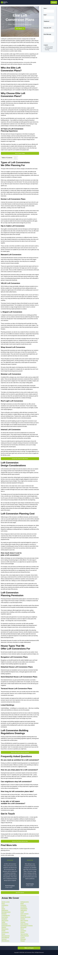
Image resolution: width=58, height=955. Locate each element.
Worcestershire (5, 940)
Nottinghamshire (25, 901)
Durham (23, 932)
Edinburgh (23, 939)
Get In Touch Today (20, 153)
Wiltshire (4, 927)
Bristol (22, 903)
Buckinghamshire (6, 912)
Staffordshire (24, 910)
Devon (22, 929)
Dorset (3, 934)
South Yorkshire (25, 913)
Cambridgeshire (6, 915)
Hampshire (4, 918)
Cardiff (22, 912)
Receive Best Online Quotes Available (20, 752)
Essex (3, 903)
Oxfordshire (4, 923)
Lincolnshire (24, 907)
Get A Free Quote (20, 892)
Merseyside (23, 927)
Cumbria (23, 937)
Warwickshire (5, 929)
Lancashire (23, 930)
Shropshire (23, 915)
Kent (3, 907)
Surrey (3, 908)
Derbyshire (23, 905)
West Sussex (5, 920)
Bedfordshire (5, 910)
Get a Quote (19, 28)
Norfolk (3, 930)
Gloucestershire (6, 935)
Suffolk (3, 922)
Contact (54, 2)
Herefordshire (24, 908)
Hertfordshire (5, 905)
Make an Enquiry (29, 948)
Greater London (6, 901)
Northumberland (25, 935)
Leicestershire (5, 932)
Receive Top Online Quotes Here (20, 841)
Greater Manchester (25, 917)
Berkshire (4, 913)
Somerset (4, 939)
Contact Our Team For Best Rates (20, 458)
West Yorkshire (24, 920)
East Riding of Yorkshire (27, 925)
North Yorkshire (24, 923)
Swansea (23, 922)
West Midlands (5, 937)
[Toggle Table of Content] (14, 158)
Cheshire (23, 918)
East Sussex (5, 917)
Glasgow (23, 940)
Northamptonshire (6, 925)
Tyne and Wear (24, 934)
